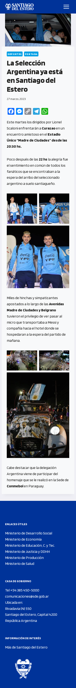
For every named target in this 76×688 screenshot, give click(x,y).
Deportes (15, 54)
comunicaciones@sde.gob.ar (27, 596)
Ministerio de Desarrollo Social (28, 533)
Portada (31, 54)
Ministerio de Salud (19, 563)
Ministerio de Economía (23, 539)
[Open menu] (66, 6)
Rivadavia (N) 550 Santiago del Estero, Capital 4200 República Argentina (31, 614)
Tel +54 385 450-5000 (22, 590)
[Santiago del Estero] (19, 6)
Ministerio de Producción (24, 557)
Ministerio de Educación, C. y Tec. (30, 545)
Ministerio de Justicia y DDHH (27, 551)
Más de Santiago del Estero (26, 647)
